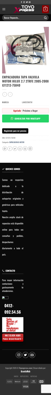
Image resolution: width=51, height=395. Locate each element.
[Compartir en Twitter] (15, 148)
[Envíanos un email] (29, 2)
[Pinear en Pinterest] (25, 148)
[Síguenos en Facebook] (21, 2)
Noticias (33, 376)
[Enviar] (45, 17)
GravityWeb (25, 371)
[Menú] (4, 9)
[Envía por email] (20, 148)
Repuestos (24, 376)
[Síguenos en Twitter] (27, 2)
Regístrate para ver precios (15, 130)
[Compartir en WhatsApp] (4, 148)
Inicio (16, 376)
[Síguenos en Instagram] (24, 2)
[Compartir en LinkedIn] (30, 148)
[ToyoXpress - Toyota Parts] (24, 9)
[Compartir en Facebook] (10, 148)
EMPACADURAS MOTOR (16, 142)
